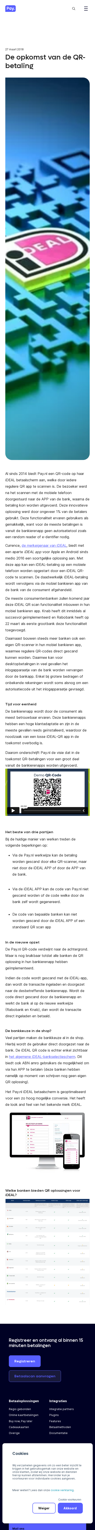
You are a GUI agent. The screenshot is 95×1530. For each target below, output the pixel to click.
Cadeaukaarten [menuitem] (19, 1427)
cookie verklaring (62, 1490)
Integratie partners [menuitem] (61, 1409)
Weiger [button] (43, 1508)
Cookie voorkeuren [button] (69, 1499)
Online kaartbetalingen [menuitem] (23, 1415)
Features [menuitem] (55, 1421)
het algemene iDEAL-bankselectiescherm (42, 1056)
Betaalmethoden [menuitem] (60, 1427)
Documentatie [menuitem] (58, 1433)
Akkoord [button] (70, 1508)
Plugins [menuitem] (54, 1415)
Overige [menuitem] (14, 1433)
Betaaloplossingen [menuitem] (24, 1401)
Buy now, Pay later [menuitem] (20, 1421)
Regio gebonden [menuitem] (20, 1409)
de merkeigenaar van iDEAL (44, 545)
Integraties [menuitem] (58, 1401)
